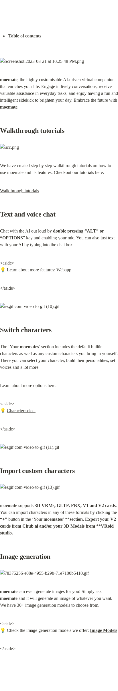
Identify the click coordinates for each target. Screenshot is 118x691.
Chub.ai (30, 526)
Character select (21, 410)
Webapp (63, 269)
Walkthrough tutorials (19, 190)
